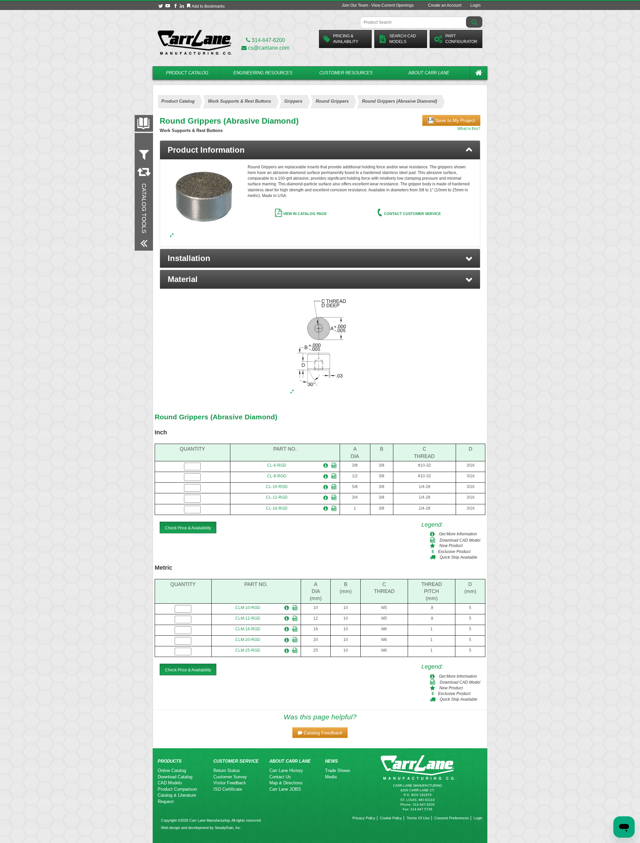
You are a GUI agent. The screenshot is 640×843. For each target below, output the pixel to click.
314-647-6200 (267, 40)
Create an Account (444, 5)
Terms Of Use (418, 818)
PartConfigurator (461, 39)
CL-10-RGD (277, 486)
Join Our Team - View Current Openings (378, 5)
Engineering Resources (262, 72)
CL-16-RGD (277, 508)
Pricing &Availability (345, 39)
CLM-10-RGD (247, 607)
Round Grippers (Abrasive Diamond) (216, 417)
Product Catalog (187, 72)
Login (475, 5)
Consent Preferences (451, 818)
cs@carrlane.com (268, 48)
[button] (320, 258)
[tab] (320, 150)
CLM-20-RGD (247, 639)
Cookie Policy (391, 818)
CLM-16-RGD (247, 629)
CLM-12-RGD (247, 618)
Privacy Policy (363, 818)
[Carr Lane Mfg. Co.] (194, 42)
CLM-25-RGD (247, 650)
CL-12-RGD (277, 497)
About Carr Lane (428, 72)
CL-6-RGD (276, 465)
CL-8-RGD (276, 476)
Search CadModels (402, 39)
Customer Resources (346, 72)
